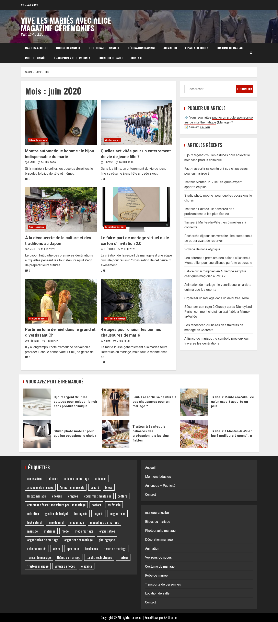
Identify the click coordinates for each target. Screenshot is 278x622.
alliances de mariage (40, 487)
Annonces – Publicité (160, 486)
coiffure (122, 496)
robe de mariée (36, 548)
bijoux (108, 487)
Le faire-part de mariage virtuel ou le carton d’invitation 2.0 (136, 209)
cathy (32, 162)
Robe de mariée (35, 58)
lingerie (98, 513)
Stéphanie (110, 249)
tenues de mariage (39, 557)
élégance (86, 566)
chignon (73, 496)
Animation (170, 48)
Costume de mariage (230, 48)
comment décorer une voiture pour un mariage (56, 504)
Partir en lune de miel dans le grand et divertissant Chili (61, 301)
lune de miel (56, 522)
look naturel (34, 522)
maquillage (77, 522)
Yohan (107, 340)
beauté (95, 487)
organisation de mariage (42, 539)
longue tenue (117, 513)
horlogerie (80, 513)
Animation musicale (72, 487)
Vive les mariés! (112, 140)
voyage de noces (65, 566)
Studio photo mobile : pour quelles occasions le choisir (37, 434)
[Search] (251, 53)
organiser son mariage (78, 539)
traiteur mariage (37, 566)
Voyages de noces (196, 48)
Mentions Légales (158, 477)
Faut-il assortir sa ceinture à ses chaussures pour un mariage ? (115, 402)
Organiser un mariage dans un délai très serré (216, 298)
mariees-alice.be (36, 48)
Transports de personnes (72, 58)
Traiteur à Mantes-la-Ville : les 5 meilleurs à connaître (194, 434)
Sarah (32, 249)
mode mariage (84, 531)
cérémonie (113, 504)
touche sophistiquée (99, 557)
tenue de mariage (115, 548)
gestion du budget (56, 513)
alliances (100, 478)
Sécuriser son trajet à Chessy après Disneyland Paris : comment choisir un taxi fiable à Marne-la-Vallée (218, 311)
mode (65, 531)
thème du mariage (68, 557)
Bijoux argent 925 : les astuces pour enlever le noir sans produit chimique (37, 402)
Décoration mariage (141, 48)
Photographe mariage (104, 48)
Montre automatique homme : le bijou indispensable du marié (61, 122)
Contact (137, 58)
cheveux (57, 496)
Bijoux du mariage (68, 48)
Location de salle (111, 58)
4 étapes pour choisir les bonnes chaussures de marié (136, 301)
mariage (32, 531)
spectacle (73, 548)
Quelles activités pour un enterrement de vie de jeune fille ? (136, 122)
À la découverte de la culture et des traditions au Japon (61, 209)
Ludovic (109, 162)
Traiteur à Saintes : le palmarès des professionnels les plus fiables (115, 434)
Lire (27, 179)
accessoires (34, 478)
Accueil (150, 468)
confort (96, 504)
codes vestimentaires (97, 496)
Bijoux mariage (36, 496)
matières (49, 531)
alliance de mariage (76, 478)
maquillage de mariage (104, 522)
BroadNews (151, 617)
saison (56, 548)
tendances (91, 548)
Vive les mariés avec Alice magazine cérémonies (66, 24)
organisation (107, 531)
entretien (33, 513)
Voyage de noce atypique (202, 249)
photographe (107, 539)
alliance (53, 478)
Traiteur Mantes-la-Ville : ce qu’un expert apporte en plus (194, 402)
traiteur (123, 557)
